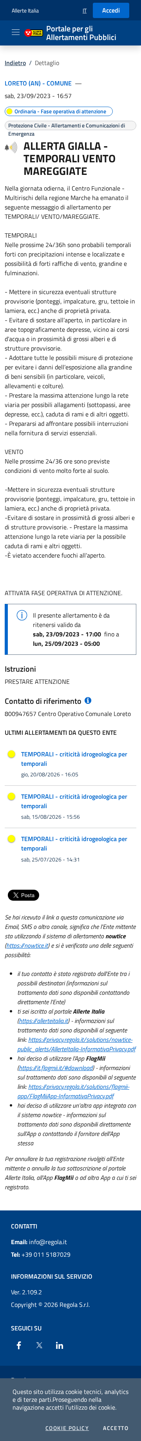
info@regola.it (39, 1242)
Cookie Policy (67, 1428)
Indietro (15, 62)
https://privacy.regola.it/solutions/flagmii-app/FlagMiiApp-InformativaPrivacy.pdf (73, 1091)
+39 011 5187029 (40, 1254)
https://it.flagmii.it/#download (55, 1067)
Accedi (111, 10)
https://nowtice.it (27, 945)
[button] (84, 10)
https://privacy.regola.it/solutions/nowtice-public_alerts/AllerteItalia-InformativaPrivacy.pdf (76, 1044)
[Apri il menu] (15, 32)
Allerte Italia (25, 10)
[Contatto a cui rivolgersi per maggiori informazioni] (87, 701)
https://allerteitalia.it (43, 1020)
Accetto (115, 1428)
